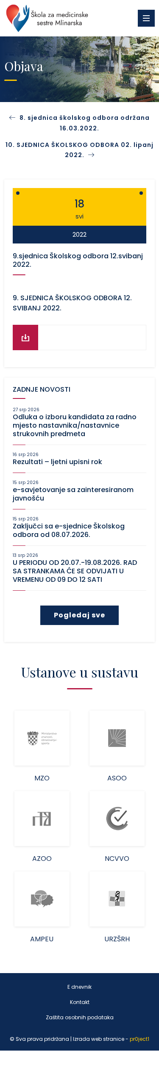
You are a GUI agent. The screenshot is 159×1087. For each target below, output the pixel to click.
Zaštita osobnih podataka (80, 1017)
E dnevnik (79, 986)
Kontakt (79, 1002)
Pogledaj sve (79, 615)
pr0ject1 (139, 1039)
